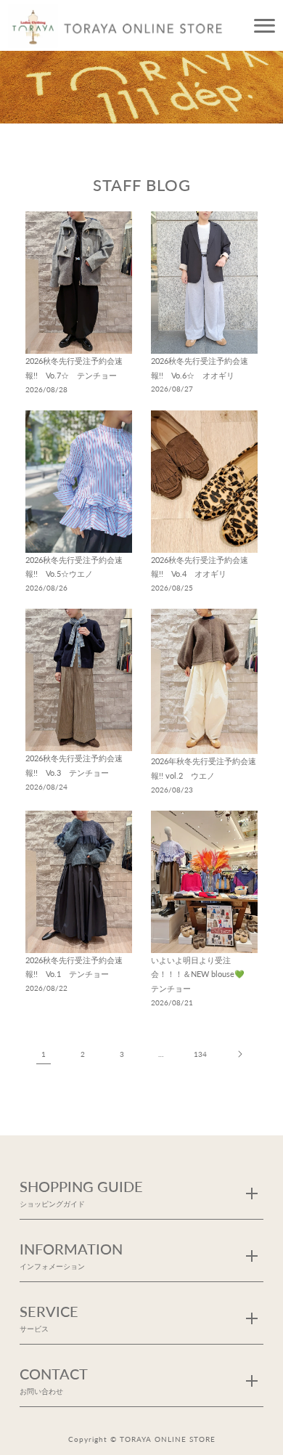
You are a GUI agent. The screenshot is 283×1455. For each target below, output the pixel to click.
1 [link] (43, 1054)
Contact (54, 1379)
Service (49, 1317)
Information (71, 1255)
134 (200, 1054)
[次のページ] (239, 1054)
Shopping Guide (81, 1192)
